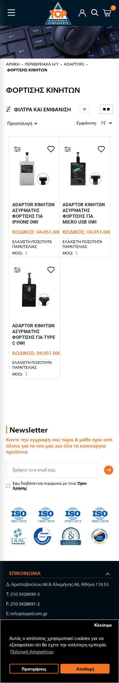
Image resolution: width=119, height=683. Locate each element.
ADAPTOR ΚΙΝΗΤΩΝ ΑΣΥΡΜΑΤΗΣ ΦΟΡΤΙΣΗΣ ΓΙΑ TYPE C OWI (33, 334)
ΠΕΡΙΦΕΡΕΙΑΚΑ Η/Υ (42, 64)
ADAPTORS (74, 64)
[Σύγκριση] (17, 149)
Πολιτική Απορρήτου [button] (32, 652)
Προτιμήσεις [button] (34, 668)
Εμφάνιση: (78, 123)
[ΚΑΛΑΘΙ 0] (107, 14)
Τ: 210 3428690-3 (23, 594)
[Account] (82, 12)
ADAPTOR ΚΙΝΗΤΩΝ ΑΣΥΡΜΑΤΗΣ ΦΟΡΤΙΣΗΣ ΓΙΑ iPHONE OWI (33, 213)
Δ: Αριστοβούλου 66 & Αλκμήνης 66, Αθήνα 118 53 (57, 584)
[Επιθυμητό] (50, 149)
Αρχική (13, 64)
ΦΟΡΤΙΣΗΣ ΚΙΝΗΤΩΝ (27, 69)
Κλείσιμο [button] (103, 624)
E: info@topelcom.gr (26, 613)
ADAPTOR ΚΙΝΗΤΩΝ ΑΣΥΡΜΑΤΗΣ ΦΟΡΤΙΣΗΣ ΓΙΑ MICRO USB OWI (84, 213)
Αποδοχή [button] (85, 668)
